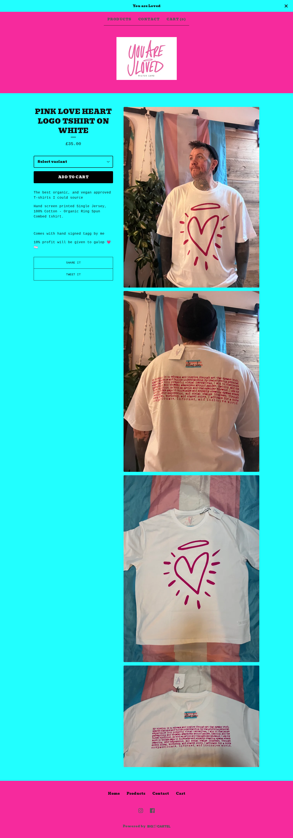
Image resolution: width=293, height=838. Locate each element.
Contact (149, 19)
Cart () (176, 19)
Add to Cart (73, 177)
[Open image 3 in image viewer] (191, 568)
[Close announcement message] (286, 6)
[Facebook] (152, 811)
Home (114, 793)
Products (119, 19)
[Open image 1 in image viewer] (191, 197)
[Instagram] (140, 811)
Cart (180, 793)
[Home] (146, 58)
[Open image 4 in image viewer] (191, 716)
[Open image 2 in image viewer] (191, 381)
